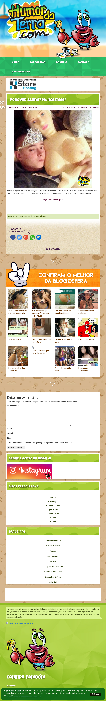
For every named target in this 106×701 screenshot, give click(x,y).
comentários (53, 249)
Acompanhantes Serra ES (53, 567)
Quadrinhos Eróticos (53, 577)
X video (11, 686)
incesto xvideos (53, 556)
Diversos (95, 107)
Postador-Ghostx (74, 107)
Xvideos (53, 551)
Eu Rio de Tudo (53, 514)
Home (15, 62)
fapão (21, 216)
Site (9, 438)
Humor (53, 518)
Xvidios (53, 521)
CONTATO (83, 62)
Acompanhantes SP (53, 541)
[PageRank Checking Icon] (19, 624)
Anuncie (61, 62)
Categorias (37, 62)
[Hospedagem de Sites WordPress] (23, 84)
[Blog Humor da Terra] (53, 29)
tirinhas (53, 498)
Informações (21, 72)
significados (53, 510)
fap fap (15, 216)
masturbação (41, 216)
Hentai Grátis (53, 582)
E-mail (10, 433)
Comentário (13, 406)
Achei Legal (53, 502)
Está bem (95, 694)
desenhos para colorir (53, 572)
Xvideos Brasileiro (53, 546)
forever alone (29, 216)
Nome (10, 429)
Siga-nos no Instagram (53, 200)
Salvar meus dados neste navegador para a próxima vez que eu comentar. (41, 443)
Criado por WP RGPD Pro (12, 696)
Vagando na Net (53, 506)
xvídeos (53, 561)
